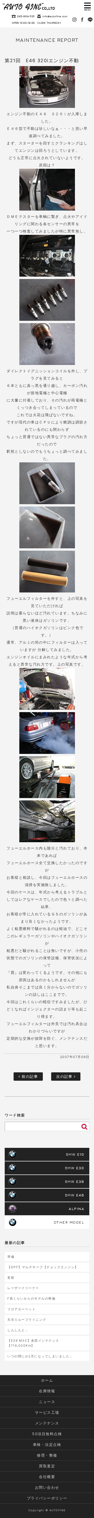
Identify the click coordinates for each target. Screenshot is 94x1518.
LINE (90, 20)
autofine (29, 6)
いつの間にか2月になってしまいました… (40, 1356)
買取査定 (47, 1466)
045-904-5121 (25, 16)
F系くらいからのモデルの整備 (31, 1298)
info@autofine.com (54, 16)
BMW (75, 1154)
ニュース (47, 1401)
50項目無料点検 (47, 1434)
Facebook (82, 20)
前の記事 (29, 1076)
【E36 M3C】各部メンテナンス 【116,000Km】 (33, 1343)
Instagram (74, 20)
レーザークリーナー (23, 1288)
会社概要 (47, 1476)
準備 (10, 1257)
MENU (87, 6)
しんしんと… (17, 1330)
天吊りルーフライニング (26, 1320)
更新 (10, 1277)
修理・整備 (47, 1455)
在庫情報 (47, 1391)
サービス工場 (47, 1412)
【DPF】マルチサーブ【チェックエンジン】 (42, 1267)
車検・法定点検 (47, 1444)
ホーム (47, 1380)
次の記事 (65, 1076)
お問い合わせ (47, 1487)
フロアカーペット (21, 1309)
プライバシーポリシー (47, 1498)
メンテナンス (47, 1423)
